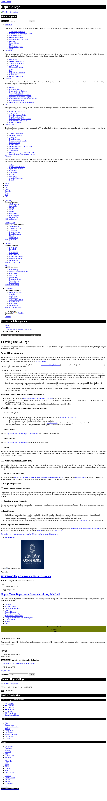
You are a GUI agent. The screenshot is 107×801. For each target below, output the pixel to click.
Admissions (9, 50)
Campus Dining (14, 143)
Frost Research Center (16, 100)
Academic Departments (17, 32)
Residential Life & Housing (18, 141)
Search (32, 21)
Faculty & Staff (10, 223)
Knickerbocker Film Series (18, 121)
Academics (8, 25)
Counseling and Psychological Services (22, 154)
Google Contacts (9, 438)
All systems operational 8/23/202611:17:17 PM (53, 629)
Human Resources (15, 232)
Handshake (13, 213)
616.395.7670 (84, 520)
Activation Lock (80, 477)
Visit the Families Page (12, 262)
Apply (11, 69)
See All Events (10, 537)
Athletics (8, 156)
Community (9, 288)
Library (11, 45)
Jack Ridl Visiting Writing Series (20, 119)
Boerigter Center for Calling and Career (22, 152)
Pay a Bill (12, 249)
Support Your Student (16, 256)
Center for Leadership (16, 93)
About (7, 183)
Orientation (13, 247)
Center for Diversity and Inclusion (20, 146)
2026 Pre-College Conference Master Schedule (26, 576)
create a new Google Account (50, 365)
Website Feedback (11, 734)
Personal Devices (10, 612)
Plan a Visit (13, 273)
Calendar (8, 191)
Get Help (8, 604)
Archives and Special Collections (20, 95)
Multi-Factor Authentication (14, 616)
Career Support (14, 281)
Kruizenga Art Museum (17, 111)
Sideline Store (13, 172)
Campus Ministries (15, 135)
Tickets (11, 165)
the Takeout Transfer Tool (67, 417)
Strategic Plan (13, 230)
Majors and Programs (16, 67)
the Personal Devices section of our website (85, 529)
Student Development (16, 133)
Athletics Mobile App (16, 178)
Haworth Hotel (14, 301)
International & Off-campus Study (20, 34)
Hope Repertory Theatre (17, 117)
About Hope (9, 761)
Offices (7, 327)
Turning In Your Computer (15, 501)
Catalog (11, 49)
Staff (6, 623)
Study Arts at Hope (15, 122)
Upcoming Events (15, 279)
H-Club (11, 180)
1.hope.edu (13, 206)
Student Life (13, 137)
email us (39, 530)
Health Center (13, 145)
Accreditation (9, 732)
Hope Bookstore (14, 139)
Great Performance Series (17, 115)
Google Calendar (10, 429)
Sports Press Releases (16, 169)
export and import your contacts (17, 442)
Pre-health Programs (16, 47)
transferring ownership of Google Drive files (38, 398)
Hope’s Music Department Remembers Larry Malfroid (30, 594)
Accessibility (9, 736)
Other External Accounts (18, 460)
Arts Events (13, 296)
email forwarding (52, 423)
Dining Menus (14, 215)
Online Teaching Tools (12, 608)
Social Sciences (14, 43)
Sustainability (13, 150)
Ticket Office (13, 113)
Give (6, 197)
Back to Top (5, 787)
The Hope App (14, 204)
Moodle (11, 211)
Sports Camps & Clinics (17, 167)
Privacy (7, 738)
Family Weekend (14, 255)
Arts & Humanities (15, 35)
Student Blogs (13, 74)
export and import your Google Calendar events (22, 433)
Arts (6, 104)
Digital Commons (15, 89)
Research (8, 78)
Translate (21, 313)
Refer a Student (14, 283)
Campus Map (13, 217)
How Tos (8, 610)
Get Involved (13, 253)
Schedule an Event (15, 228)
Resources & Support (16, 37)
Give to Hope (9, 772)
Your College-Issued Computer (17, 489)
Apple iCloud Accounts (14, 473)
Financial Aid (13, 251)
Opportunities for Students (18, 91)
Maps (7, 193)
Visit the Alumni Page (12, 285)
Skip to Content (6, 2)
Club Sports (13, 176)
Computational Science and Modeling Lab (19, 618)
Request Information (16, 76)
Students (8, 200)
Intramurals (13, 170)
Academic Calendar (15, 258)
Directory (8, 317)
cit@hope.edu (5, 671)
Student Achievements (16, 63)
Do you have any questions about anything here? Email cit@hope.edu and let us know (29, 534)
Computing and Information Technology (18, 329)
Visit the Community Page (13, 307)
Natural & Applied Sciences (18, 39)
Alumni (7, 266)
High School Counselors (17, 73)
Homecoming (13, 270)
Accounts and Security (12, 614)
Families (8, 243)
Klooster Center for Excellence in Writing (23, 98)
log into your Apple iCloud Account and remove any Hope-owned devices (38, 477)
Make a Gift (13, 277)
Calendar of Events (15, 292)
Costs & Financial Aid (16, 61)
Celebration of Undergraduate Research (22, 102)
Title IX (7, 729)
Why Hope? (13, 59)
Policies (7, 621)
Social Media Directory (12, 715)
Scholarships (13, 65)
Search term (5, 21)
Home (7, 325)
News (7, 189)
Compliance (9, 731)
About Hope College (16, 300)
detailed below (41, 361)
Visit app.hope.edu (11, 219)
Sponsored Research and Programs (20, 97)
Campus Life (9, 124)
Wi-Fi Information (11, 606)
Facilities (12, 174)
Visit (10, 71)
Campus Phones (10, 619)
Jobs (6, 195)
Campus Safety (14, 148)
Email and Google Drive (12, 413)
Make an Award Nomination (18, 271)
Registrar (12, 41)
